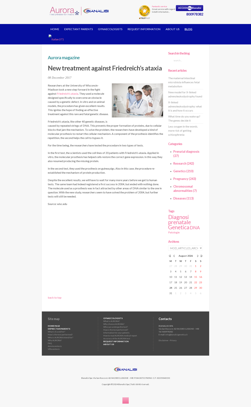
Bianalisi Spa (86, 378)
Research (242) (183, 163)
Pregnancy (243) (184, 179)
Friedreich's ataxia (67, 93)
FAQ (50, 343)
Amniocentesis (55, 346)
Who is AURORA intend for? (60, 337)
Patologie (174, 232)
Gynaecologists (110, 29)
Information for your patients (116, 332)
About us (172, 29)
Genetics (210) (183, 171)
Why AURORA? (55, 340)
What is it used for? (56, 331)
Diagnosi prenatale (179, 219)
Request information (144, 29)
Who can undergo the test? (115, 327)
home (54, 29)
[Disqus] (105, 251)
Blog (188, 29)
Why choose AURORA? (113, 324)
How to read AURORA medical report (120, 335)
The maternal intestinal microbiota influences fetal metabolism (184, 82)
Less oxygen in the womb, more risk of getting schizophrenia (183, 130)
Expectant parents (78, 29)
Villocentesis (54, 349)
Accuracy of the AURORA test (116, 338)
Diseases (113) (183, 198)
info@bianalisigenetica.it (176, 334)
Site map (54, 319)
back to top (54, 297)
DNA (195, 227)
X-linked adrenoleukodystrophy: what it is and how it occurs (185, 106)
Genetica (178, 227)
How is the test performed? (60, 334)
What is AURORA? (111, 321)
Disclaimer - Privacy (168, 340)
